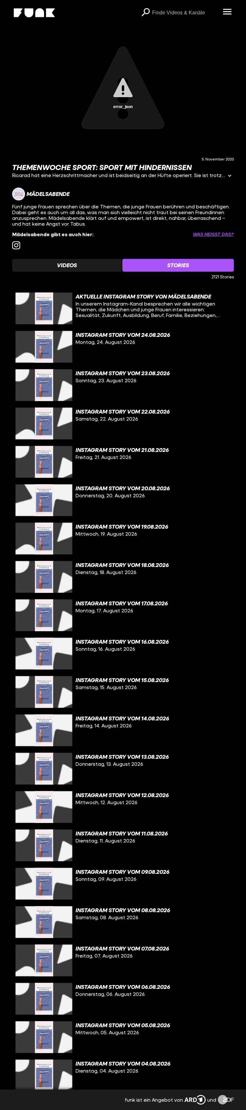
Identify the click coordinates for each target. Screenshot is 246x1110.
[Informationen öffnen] (230, 176)
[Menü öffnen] (227, 12)
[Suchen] (145, 13)
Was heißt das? (213, 234)
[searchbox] (185, 13)
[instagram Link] (16, 245)
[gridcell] (122, 308)
